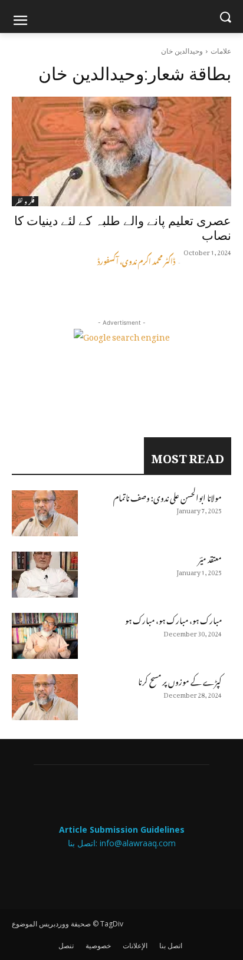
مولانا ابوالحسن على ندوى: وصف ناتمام (167, 496)
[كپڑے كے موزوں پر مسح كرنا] (45, 697)
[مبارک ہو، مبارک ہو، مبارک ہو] (45, 636)
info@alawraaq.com (138, 843)
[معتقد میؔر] (45, 575)
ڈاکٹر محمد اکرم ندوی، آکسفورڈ (136, 260)
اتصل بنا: (84, 843)
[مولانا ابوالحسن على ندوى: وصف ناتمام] (45, 513)
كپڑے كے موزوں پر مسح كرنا (180, 679)
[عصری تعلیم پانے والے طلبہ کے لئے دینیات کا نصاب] (121, 151)
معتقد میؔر (210, 557)
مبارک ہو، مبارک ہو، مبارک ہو (173, 618)
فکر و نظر (25, 201)
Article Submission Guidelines (122, 829)
